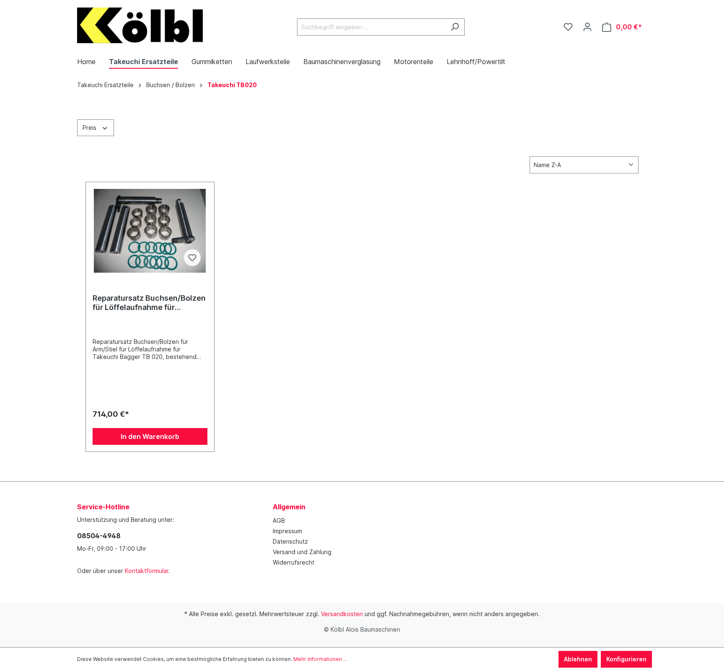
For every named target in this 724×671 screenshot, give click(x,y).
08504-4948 (99, 536)
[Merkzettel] (568, 27)
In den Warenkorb (150, 436)
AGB (279, 520)
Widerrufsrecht (293, 562)
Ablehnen (578, 659)
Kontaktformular (146, 570)
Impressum (287, 530)
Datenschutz (290, 541)
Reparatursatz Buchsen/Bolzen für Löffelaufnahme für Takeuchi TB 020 (149, 303)
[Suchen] (455, 27)
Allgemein (289, 507)
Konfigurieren (626, 659)
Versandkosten (342, 613)
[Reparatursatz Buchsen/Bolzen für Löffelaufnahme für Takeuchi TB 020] (150, 231)
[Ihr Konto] (587, 27)
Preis (90, 127)
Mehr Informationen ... (320, 659)
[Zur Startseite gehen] (140, 25)
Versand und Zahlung (302, 551)
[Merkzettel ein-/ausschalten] (192, 257)
